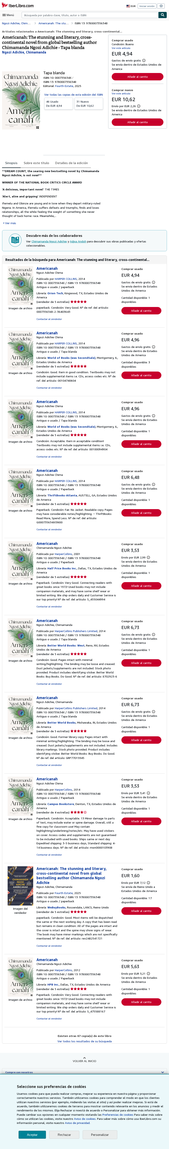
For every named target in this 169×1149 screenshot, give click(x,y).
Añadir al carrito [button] (137, 76)
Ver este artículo (121, 48)
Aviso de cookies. (85, 1118)
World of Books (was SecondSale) (71, 357)
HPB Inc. (53, 984)
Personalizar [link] (100, 1134)
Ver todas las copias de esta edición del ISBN (73, 94)
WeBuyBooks (56, 907)
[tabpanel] (53, 197)
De (54, 103)
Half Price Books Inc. (62, 568)
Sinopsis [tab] (11, 163)
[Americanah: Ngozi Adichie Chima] (20, 304)
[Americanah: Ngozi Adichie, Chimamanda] (20, 656)
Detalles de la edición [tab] (71, 163)
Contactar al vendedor (49, 319)
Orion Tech (55, 293)
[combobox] (90, 15)
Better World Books (61, 722)
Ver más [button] (10, 223)
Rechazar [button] (64, 1134)
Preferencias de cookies (117, 1114)
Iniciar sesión (147, 6)
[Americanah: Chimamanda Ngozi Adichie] (20, 579)
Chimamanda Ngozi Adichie (49, 241)
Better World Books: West (65, 645)
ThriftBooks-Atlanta (62, 495)
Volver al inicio (84, 1061)
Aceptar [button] (32, 1134)
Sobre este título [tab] (36, 163)
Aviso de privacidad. (77, 1123)
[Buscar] (162, 15)
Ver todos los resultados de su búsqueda (85, 1041)
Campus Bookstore (60, 804)
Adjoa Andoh (78, 241)
